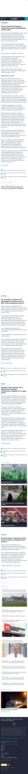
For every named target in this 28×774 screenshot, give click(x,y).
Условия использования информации (8, 767)
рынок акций (5, 165)
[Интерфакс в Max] (10, 760)
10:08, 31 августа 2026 (5, 535)
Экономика (4, 22)
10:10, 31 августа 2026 (5, 197)
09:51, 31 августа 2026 (5, 385)
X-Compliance (3, 746)
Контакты (3, 719)
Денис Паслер (12, 239)
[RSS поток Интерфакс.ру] (8, 760)
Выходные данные (4, 768)
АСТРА (2, 750)
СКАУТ (2, 748)
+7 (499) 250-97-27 (15, 738)
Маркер (2, 749)
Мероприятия (11, 720)
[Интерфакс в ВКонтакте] (6, 760)
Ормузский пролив (6, 443)
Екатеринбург (5, 239)
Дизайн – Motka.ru (4, 770)
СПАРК (2, 745)
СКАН (2, 755)
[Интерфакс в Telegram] (4, 760)
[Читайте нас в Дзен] (2, 760)
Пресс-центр (15, 719)
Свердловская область (7, 565)
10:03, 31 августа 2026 (5, 297)
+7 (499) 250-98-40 (6, 738)
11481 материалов (5, 711)
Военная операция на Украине (9, 709)
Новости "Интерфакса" (5, 753)
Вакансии (21, 719)
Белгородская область (7, 363)
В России (3, 196)
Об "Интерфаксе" (9, 719)
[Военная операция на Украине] (14, 708)
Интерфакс (14, 19)
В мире (3, 384)
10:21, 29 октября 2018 (5, 24)
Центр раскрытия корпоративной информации (9, 757)
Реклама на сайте (4, 720)
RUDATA (2, 756)
